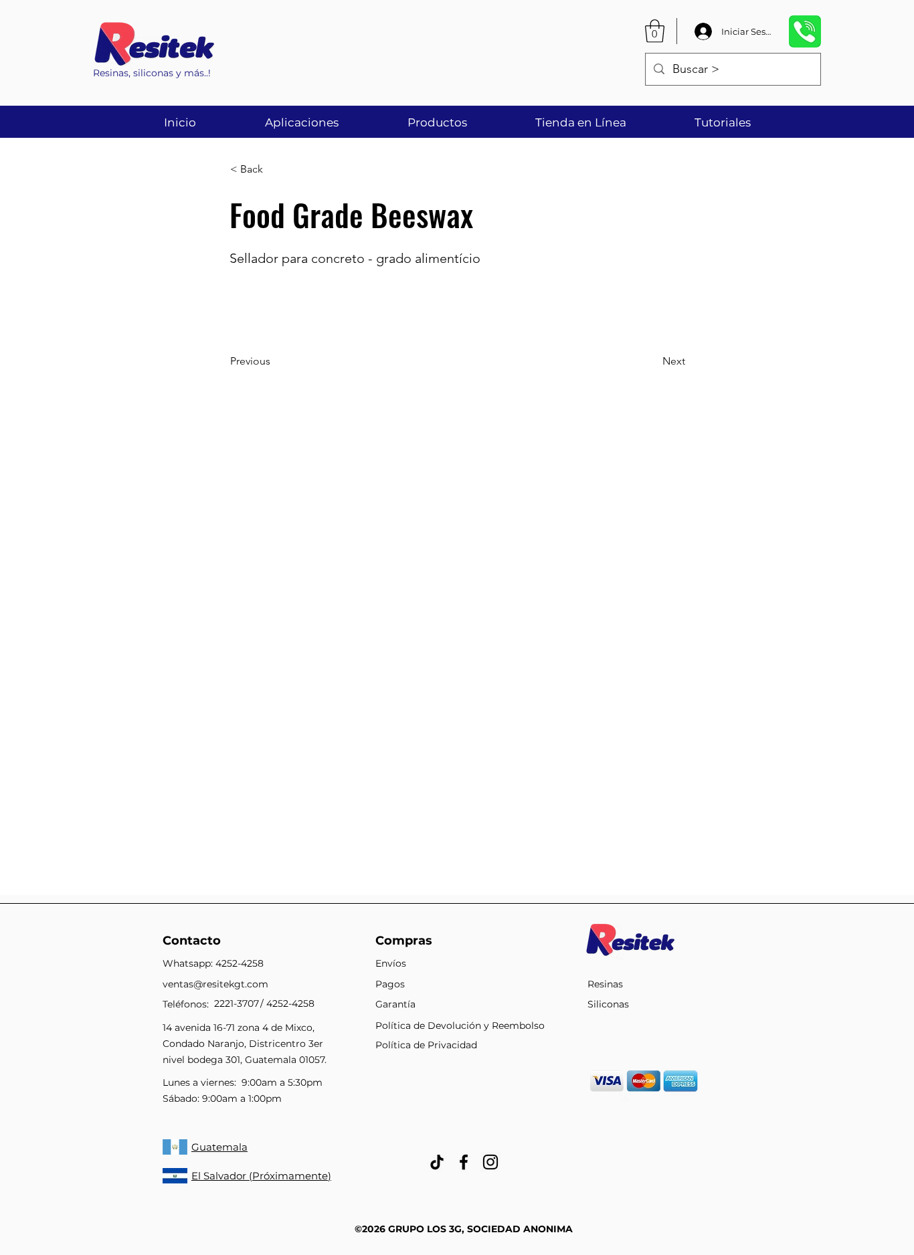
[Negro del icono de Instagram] (490, 1162)
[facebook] (464, 1162)
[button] (654, 31)
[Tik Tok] (437, 1162)
